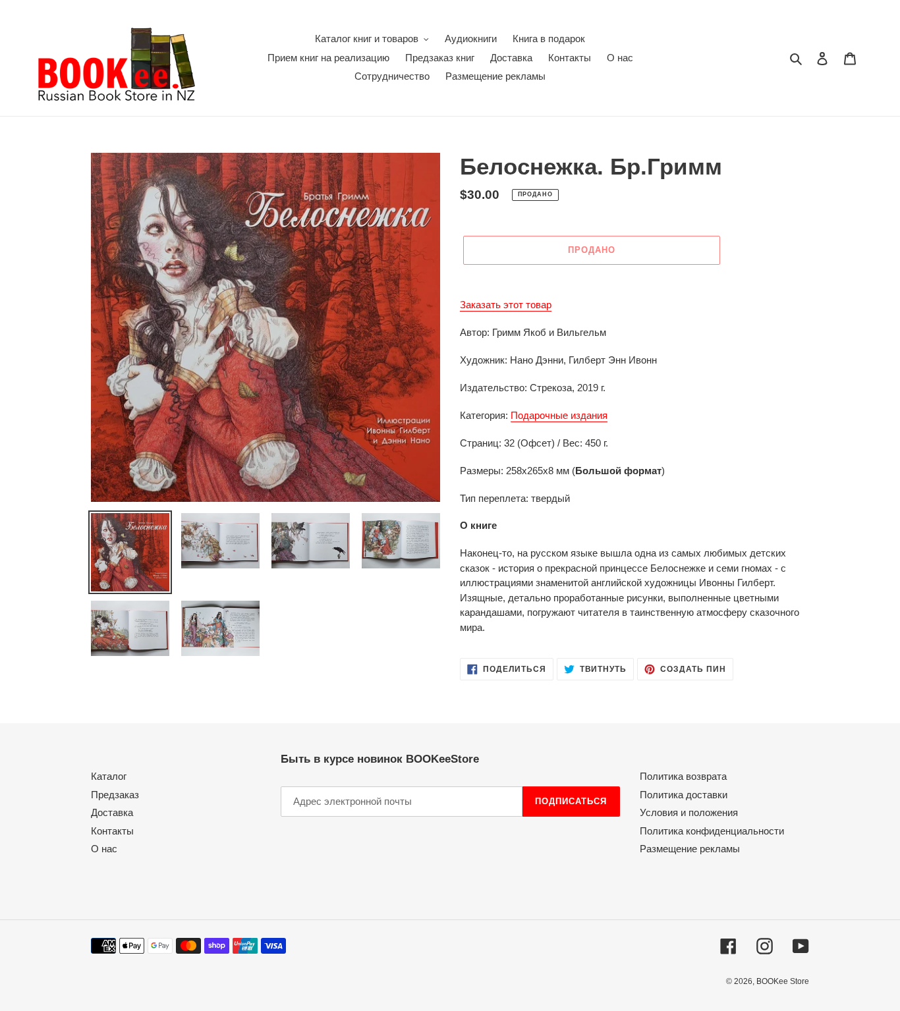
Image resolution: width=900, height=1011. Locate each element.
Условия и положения (689, 812)
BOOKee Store (782, 981)
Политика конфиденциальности (712, 830)
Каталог (109, 776)
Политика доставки (683, 794)
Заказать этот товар (505, 304)
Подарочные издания (559, 415)
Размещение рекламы (690, 848)
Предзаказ (115, 794)
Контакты (112, 830)
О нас (104, 848)
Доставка (112, 812)
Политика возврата (683, 776)
